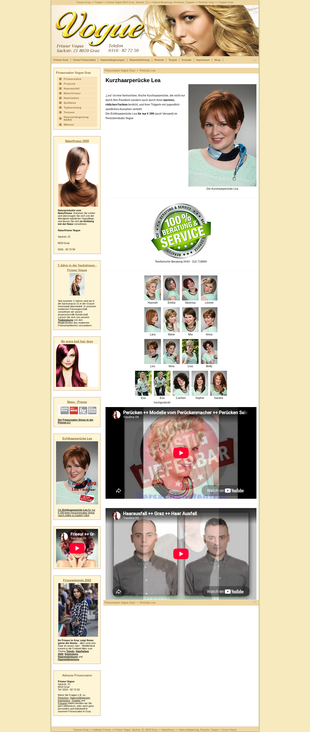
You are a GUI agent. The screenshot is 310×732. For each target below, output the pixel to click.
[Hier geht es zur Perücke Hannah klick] (152, 287)
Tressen (69, 112)
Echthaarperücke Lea (77, 438)
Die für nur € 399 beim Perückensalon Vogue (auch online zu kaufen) (76, 512)
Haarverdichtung (140, 60)
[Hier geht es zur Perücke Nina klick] (171, 351)
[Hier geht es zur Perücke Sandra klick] (218, 383)
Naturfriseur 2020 (77, 141)
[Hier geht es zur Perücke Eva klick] (143, 383)
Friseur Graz (61, 60)
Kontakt (186, 60)
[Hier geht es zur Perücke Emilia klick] (171, 287)
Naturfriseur (72, 93)
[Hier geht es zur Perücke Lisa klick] (190, 351)
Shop (217, 60)
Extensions (71, 654)
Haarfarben (71, 98)
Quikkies (70, 102)
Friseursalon (72, 79)
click (68, 422)
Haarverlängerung (68, 659)
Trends (70, 651)
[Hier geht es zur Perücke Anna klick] (209, 319)
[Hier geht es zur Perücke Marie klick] (171, 319)
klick (86, 515)
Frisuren (70, 83)
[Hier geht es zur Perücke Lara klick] (152, 319)
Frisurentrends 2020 (77, 580)
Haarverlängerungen (113, 60)
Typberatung (72, 107)
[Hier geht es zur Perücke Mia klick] (190, 319)
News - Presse (77, 402)
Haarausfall (72, 88)
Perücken (63, 697)
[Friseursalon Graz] (256, 60)
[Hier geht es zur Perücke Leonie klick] (209, 287)
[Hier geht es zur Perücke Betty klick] (209, 351)
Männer (69, 124)
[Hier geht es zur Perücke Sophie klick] (200, 383)
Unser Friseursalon (84, 60)
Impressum (202, 60)
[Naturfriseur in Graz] (78, 175)
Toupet (173, 60)
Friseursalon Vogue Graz (120, 70)
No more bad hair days (77, 341)
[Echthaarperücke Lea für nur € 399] (77, 472)
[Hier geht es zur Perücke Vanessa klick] (190, 287)
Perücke (159, 60)
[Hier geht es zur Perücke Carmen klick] (181, 383)
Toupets (76, 700)
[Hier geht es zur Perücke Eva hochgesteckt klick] (162, 383)
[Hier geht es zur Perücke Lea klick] (152, 351)
